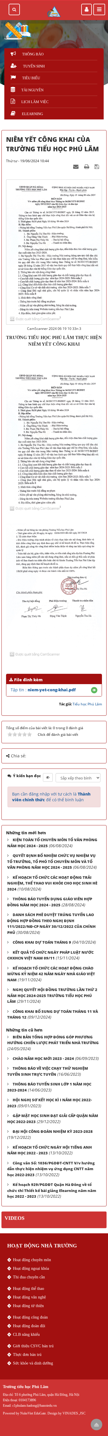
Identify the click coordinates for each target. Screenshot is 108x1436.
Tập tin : (43, 689)
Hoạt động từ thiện (28, 1306)
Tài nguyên (32, 90)
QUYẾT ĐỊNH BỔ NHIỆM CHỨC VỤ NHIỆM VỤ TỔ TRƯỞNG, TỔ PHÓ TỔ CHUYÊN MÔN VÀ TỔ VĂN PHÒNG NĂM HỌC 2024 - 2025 (51, 861)
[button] (94, 690)
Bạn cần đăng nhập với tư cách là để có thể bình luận (51, 796)
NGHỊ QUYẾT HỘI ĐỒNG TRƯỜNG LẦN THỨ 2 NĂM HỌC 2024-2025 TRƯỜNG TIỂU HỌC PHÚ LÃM (52, 995)
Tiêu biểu (31, 78)
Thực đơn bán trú (27, 1354)
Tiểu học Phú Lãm (87, 704)
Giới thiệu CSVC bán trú (33, 1346)
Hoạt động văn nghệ (29, 1297)
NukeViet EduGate (33, 1413)
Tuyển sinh (34, 66)
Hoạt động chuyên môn (32, 1260)
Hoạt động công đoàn (30, 1317)
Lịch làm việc (35, 102)
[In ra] (87, 166)
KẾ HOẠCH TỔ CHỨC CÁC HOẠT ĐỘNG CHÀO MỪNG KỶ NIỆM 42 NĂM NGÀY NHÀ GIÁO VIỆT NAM (51, 973)
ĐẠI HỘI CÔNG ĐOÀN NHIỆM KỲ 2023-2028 (53, 1131)
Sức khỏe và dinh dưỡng (33, 1363)
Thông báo (32, 54)
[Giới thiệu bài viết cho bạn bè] (76, 166)
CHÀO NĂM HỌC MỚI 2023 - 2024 (43, 1058)
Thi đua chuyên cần (29, 1277)
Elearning (32, 114)
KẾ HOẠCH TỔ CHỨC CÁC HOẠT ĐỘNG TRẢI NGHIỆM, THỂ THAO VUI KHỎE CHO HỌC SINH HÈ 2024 (52, 883)
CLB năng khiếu (26, 1334)
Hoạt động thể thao (28, 1288)
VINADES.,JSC (74, 1413)
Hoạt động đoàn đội (29, 1326)
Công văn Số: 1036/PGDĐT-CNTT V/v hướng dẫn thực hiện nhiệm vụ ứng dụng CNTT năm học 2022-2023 (51, 1168)
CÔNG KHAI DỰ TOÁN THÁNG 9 (42, 942)
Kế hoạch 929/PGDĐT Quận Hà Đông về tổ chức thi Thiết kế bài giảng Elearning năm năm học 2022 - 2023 (51, 1190)
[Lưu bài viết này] (97, 166)
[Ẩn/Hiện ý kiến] (48, 777)
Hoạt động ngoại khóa (31, 1268)
